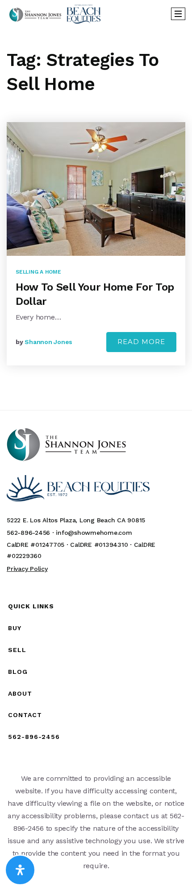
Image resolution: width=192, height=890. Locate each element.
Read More (141, 341)
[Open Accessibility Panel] (20, 870)
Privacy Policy (27, 568)
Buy (14, 628)
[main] (96, 218)
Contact (25, 714)
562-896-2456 (34, 736)
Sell (17, 649)
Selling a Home (38, 272)
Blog (18, 671)
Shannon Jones (48, 341)
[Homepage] (55, 14)
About (20, 693)
